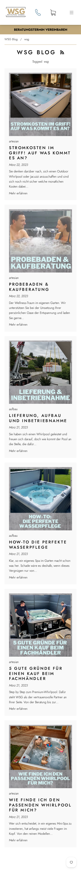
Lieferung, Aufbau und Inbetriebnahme (38, 418)
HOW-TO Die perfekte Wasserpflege (38, 544)
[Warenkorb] (53, 13)
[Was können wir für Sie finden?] (40, 860)
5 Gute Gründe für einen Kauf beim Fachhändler (36, 673)
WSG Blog (11, 39)
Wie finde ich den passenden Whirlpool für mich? (40, 805)
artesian (14, 141)
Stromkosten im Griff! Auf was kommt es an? (40, 153)
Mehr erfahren (18, 193)
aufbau (13, 409)
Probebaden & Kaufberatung (29, 286)
